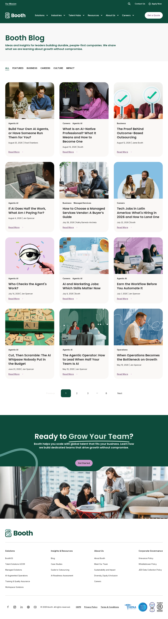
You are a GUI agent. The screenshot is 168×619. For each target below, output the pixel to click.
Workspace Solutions (14, 587)
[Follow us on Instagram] (14, 607)
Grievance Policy (146, 558)
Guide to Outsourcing (60, 570)
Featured (17, 68)
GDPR (78, 607)
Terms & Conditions (110, 607)
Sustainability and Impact (104, 570)
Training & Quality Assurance (17, 581)
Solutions (10, 551)
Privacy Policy (90, 607)
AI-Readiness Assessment (62, 575)
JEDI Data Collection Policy (150, 570)
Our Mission (10, 4)
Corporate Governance (151, 551)
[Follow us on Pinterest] (28, 607)
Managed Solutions (13, 570)
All (7, 68)
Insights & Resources (62, 551)
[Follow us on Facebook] (7, 607)
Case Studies (56, 564)
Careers (45, 68)
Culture (58, 68)
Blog (53, 558)
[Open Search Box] (129, 4)
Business (32, 68)
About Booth (99, 558)
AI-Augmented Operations (16, 575)
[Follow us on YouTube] (35, 607)
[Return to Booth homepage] (15, 15)
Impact (70, 68)
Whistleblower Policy (148, 564)
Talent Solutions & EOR (15, 564)
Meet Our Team (101, 564)
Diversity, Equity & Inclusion (106, 575)
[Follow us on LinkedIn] (21, 607)
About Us (99, 551)
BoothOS (9, 558)
